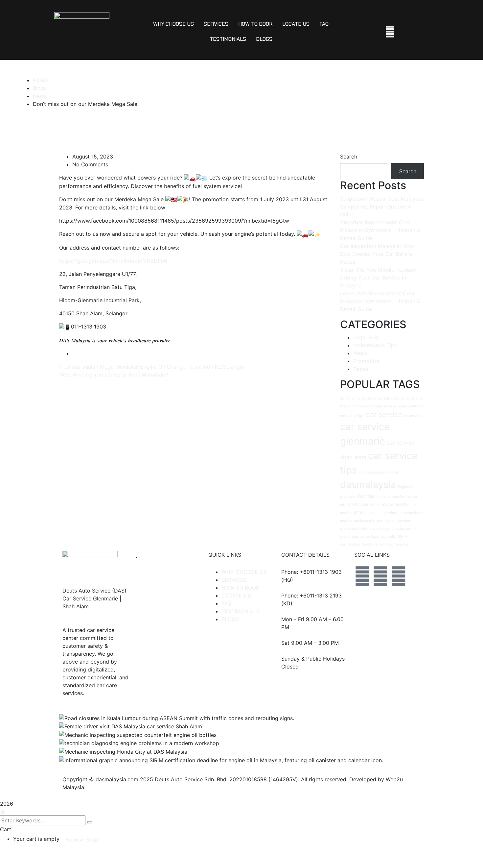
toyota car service (377, 544)
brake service (384, 406)
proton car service (373, 528)
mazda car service (380, 513)
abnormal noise (352, 398)
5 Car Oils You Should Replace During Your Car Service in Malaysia (378, 277)
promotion (348, 528)
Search (348, 156)
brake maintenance (356, 406)
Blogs (40, 88)
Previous (70, 366)
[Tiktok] (362, 594)
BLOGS (264, 39)
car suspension (371, 472)
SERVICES (216, 23)
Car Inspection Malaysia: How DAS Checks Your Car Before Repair (377, 254)
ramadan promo (403, 528)
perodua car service (393, 521)
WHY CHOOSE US (173, 23)
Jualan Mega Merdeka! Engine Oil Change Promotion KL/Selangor (163, 366)
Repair (361, 369)
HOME (41, 80)
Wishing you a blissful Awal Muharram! (120, 374)
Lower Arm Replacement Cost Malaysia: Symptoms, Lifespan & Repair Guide (380, 301)
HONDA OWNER (393, 505)
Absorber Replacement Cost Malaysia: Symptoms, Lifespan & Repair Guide (380, 230)
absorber (374, 398)
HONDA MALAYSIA (363, 505)
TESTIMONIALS (228, 39)
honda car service (390, 497)
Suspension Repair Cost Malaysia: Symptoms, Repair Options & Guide (382, 206)
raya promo (349, 536)
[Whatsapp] (398, 576)
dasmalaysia (368, 484)
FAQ (324, 23)
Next (66, 374)
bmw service (412, 398)
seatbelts (388, 536)
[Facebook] (362, 576)
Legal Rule (366, 337)
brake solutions (410, 406)
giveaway (348, 497)
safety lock (369, 536)
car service (384, 414)
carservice (412, 416)
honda (366, 496)
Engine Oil (406, 487)
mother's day (364, 521)
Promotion (366, 361)
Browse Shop (81, 839)
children (392, 472)
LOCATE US (296, 23)
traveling (400, 544)
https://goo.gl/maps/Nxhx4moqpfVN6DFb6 (113, 260)
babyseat (392, 398)
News (40, 96)
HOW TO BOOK (255, 23)
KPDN (359, 513)
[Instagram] (380, 576)
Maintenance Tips (375, 345)
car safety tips (352, 416)
